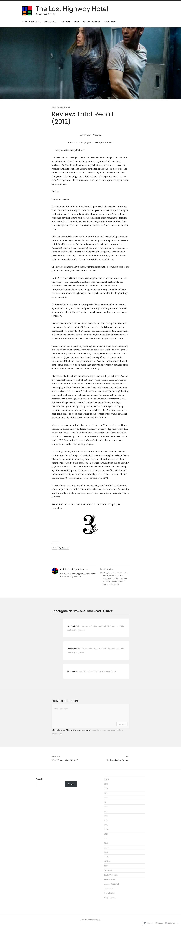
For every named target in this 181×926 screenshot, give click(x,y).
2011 (106, 788)
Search (39, 779)
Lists (76, 22)
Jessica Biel (113, 576)
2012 (105, 569)
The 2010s (108, 888)
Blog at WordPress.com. (90, 920)
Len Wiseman (117, 578)
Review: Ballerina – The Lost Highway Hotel (96, 671)
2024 (106, 847)
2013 (106, 797)
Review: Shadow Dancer (118, 758)
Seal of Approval (31, 22)
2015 (106, 806)
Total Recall (114, 584)
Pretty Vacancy (91, 22)
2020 (106, 829)
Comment (122, 724)
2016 (106, 811)
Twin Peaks (109, 893)
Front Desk (109, 22)
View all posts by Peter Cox (71, 576)
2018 (106, 820)
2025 (106, 852)
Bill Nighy (106, 573)
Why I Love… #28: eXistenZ (65, 758)
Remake (115, 581)
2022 (106, 838)
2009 (106, 779)
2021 (106, 834)
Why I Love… (50, 22)
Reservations (110, 879)
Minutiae (65, 22)
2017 (106, 816)
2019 (106, 825)
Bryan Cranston (117, 573)
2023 (106, 843)
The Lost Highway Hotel (72, 8)
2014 (106, 802)
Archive (110, 569)
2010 (106, 784)
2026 (106, 856)
